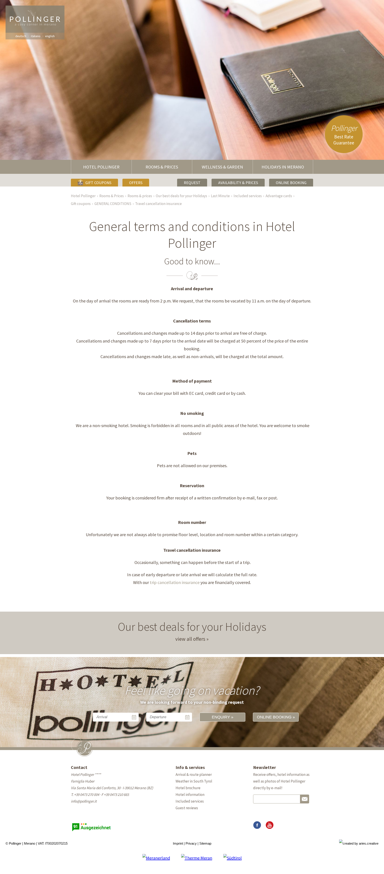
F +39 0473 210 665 (115, 794)
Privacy (191, 843)
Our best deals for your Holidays (181, 195)
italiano (35, 36)
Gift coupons (98, 182)
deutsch (20, 36)
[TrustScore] (92, 831)
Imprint (178, 843)
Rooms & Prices (162, 167)
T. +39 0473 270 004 (85, 794)
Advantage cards (279, 195)
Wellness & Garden (222, 167)
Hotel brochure (188, 787)
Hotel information (190, 794)
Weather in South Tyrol (194, 781)
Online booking (291, 182)
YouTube (270, 825)
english (50, 36)
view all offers (190, 639)
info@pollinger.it (84, 801)
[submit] (304, 799)
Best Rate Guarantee (344, 134)
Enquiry (221, 717)
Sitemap (205, 843)
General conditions (112, 203)
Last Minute (220, 195)
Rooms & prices (140, 195)
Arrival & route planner (194, 774)
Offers (135, 182)
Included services (248, 195)
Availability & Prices (238, 182)
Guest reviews (187, 807)
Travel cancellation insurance (158, 203)
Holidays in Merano (283, 167)
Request (192, 182)
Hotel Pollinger (101, 167)
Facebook (257, 825)
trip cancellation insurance (174, 582)
